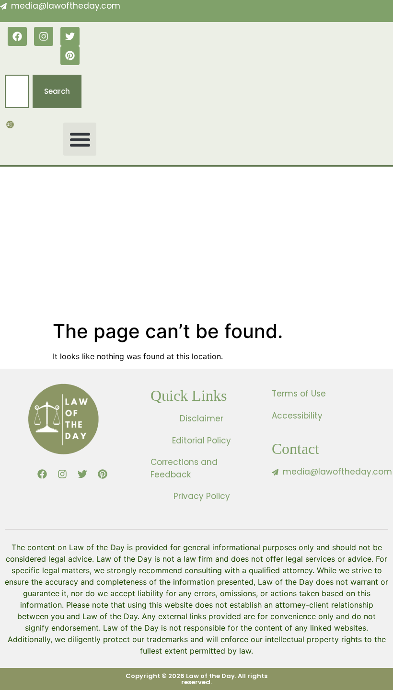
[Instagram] (43, 36)
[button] (79, 139)
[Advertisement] (196, 248)
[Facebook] (17, 36)
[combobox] (17, 92)
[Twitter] (70, 36)
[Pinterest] (70, 55)
